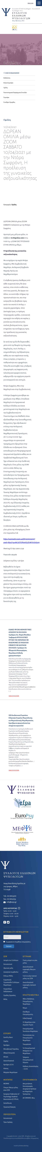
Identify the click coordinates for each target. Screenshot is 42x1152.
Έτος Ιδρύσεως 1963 (18, 21)
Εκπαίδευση (7, 1103)
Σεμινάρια (6, 97)
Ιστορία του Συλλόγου (10, 960)
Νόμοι (25, 1008)
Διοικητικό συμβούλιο (10, 972)
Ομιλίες (5, 87)
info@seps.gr (11, 902)
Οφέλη (5, 1041)
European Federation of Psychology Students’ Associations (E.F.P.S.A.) (11, 1096)
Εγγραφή (8, 946)
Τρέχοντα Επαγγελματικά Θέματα (28, 1059)
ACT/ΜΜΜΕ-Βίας (29, 1098)
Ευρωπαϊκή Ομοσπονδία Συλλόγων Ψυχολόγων (11, 982)
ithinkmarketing (23, 1145)
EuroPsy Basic (8, 1037)
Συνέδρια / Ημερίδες (9, 102)
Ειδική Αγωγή (27, 1018)
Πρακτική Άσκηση (9, 1107)
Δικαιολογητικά (8, 1061)
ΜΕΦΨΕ (6, 1084)
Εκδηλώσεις (6, 78)
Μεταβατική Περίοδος (11, 1049)
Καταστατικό (7, 964)
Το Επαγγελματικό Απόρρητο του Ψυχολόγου (29, 1050)
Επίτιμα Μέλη (8, 976)
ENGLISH (30, 3)
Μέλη (5, 999)
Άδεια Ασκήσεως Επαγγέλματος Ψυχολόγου (28, 1001)
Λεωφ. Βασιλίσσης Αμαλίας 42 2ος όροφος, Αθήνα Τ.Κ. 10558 (14, 887)
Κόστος (5, 1068)
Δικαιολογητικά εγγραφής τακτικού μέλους (29, 985)
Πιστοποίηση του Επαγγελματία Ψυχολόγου (28, 1037)
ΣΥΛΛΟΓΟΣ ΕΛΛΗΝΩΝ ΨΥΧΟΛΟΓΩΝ (21, 16)
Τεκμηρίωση (27, 1044)
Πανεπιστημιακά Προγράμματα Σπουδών (15, 92)
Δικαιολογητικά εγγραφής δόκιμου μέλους (29, 969)
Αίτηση (5, 1057)
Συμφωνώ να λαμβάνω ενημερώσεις (18, 942)
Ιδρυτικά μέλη (8, 968)
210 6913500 (11, 896)
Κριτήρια (6, 1045)
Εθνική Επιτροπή (9, 1053)
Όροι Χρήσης (7, 1122)
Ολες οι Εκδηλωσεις (12, 73)
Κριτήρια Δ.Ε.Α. (8, 1064)
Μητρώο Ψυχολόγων (10, 1072)
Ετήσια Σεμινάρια (8, 83)
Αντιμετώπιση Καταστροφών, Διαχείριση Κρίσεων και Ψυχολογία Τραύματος (29, 1089)
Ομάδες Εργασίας (9, 995)
